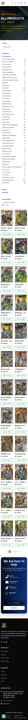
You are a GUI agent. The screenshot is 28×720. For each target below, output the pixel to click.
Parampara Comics (7, 146)
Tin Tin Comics (6, 172)
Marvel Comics (6, 132)
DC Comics (5, 88)
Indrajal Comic (6, 117)
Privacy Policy (7, 715)
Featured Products (9, 202)
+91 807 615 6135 (8, 700)
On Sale (6, 205)
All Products (4, 651)
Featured (3, 654)
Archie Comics (6, 64)
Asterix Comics (6, 67)
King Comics (5, 119)
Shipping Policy (7, 717)
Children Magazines (8, 72)
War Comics (5, 182)
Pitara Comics (6, 154)
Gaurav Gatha (6, 101)
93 (18, 551)
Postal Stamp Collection (9, 156)
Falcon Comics (6, 96)
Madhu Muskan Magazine (10, 125)
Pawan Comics (6, 148)
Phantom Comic (7, 151)
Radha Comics (6, 161)
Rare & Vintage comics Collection (12, 167)
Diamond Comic (6, 90)
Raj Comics (5, 164)
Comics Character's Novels (10, 80)
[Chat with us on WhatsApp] (4, 716)
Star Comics (5, 169)
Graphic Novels (6, 111)
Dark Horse (5, 85)
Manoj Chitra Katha (8, 127)
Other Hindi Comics (8, 143)
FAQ (2, 681)
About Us (4, 675)
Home (3, 22)
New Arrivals (5, 661)
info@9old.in (6, 703)
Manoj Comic (6, 130)
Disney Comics (6, 93)
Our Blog (3, 678)
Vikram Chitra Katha (8, 177)
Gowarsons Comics (8, 106)
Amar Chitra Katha (7, 61)
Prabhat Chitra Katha (8, 159)
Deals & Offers (5, 658)
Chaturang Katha (7, 69)
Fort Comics (5, 98)
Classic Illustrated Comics (9, 77)
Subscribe (14, 608)
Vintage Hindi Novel (8, 180)
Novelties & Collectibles (9, 135)
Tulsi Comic (5, 175)
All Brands (5, 192)
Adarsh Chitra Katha (8, 59)
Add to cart (7, 234)
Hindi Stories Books (8, 114)
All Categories (6, 56)
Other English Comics (8, 140)
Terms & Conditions (20, 717)
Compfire (5, 83)
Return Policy (18, 715)
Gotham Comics (7, 104)
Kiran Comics (6, 122)
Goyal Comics (6, 109)
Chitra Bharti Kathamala (9, 75)
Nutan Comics (6, 138)
